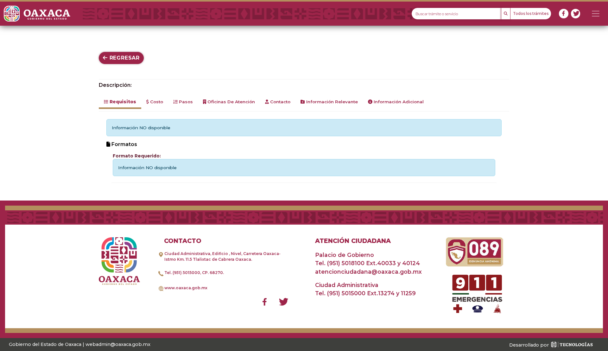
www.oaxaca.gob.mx (185, 287)
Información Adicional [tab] (398, 101)
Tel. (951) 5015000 (182, 272)
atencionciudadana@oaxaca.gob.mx (368, 271)
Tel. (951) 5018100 (339, 263)
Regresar (124, 58)
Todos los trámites (530, 13)
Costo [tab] (156, 101)
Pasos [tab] (185, 101)
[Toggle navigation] (595, 14)
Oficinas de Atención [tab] (230, 101)
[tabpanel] (304, 151)
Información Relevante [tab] (331, 101)
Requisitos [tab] (122, 101)
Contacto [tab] (279, 101)
